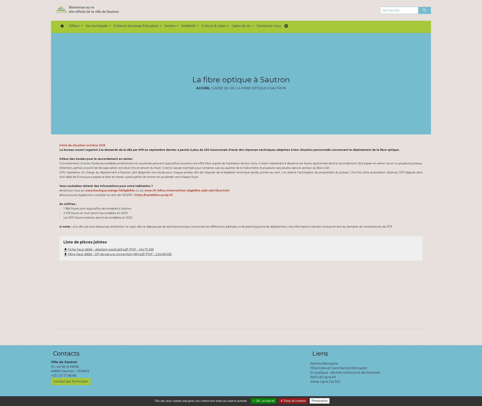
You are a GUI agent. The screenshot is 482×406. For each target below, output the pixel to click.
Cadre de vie (223, 88)
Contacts (66, 353)
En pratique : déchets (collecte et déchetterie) (345, 372)
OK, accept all (265, 400)
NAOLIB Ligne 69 (323, 377)
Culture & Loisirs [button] (214, 26)
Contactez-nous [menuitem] (269, 26)
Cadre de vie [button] (241, 26)
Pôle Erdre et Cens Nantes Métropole (338, 368)
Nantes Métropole (324, 363)
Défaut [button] (74, 26)
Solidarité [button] (188, 26)
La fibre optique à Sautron (261, 88)
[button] (62, 26)
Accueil (203, 88)
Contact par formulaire (70, 381)
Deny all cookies (294, 400)
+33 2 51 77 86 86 (63, 375)
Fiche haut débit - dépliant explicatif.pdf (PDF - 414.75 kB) (108, 249)
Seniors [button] (170, 26)
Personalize (320, 400)
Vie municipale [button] (97, 26)
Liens (320, 353)
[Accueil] (94, 10)
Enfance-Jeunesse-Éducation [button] (136, 26)
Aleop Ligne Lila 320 (325, 381)
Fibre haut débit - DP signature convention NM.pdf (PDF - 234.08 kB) (117, 254)
